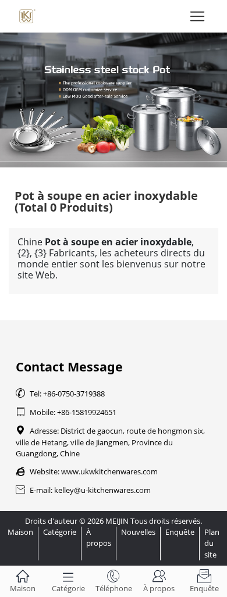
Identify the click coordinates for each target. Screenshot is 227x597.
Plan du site (211, 543)
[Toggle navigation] (197, 16)
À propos (98, 537)
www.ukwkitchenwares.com (109, 471)
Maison (20, 532)
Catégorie (59, 532)
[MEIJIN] (113, 100)
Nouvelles (138, 532)
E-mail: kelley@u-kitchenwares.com (83, 490)
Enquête (179, 532)
